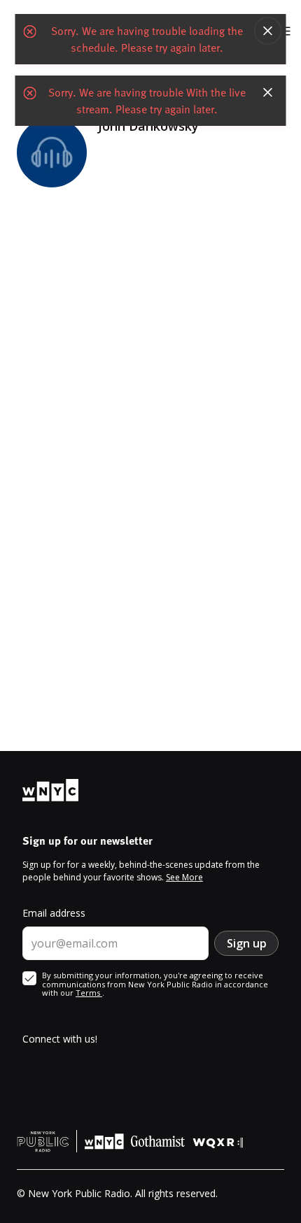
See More (184, 877)
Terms (89, 992)
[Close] (268, 31)
